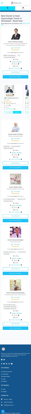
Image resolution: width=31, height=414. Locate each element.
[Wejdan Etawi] (15, 179)
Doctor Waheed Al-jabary (15, 42)
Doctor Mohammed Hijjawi (15, 240)
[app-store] (1, 359)
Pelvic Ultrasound (22, 252)
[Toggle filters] (3, 411)
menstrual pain (7, 146)
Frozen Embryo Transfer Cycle (10, 308)
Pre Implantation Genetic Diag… (10, 306)
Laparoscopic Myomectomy (9, 57)
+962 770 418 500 (15, 68)
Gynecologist (17, 47)
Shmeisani (19, 61)
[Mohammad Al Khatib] (12, 90)
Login (4, 379)
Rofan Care (17, 3)
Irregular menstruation (8, 148)
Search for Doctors (7, 371)
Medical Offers (6, 376)
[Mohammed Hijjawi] (15, 232)
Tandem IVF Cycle (21, 199)
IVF (19, 55)
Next (27, 101)
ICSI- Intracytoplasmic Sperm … (10, 304)
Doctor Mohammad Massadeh (15, 293)
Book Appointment (15, 76)
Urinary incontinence (16, 146)
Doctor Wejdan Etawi (15, 187)
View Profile (15, 72)
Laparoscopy (6, 253)
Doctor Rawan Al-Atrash (15, 134)
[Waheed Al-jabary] (15, 33)
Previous (3, 101)
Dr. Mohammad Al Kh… (12, 98)
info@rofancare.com (9, 405)
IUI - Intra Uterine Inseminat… (10, 199)
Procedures (5, 374)
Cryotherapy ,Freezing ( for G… (10, 252)
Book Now (17, 112)
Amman (14, 61)
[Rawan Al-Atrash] (15, 126)
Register (5, 381)
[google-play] (4, 359)
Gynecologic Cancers (8, 201)
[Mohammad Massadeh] (15, 284)
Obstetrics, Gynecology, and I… (10, 55)
